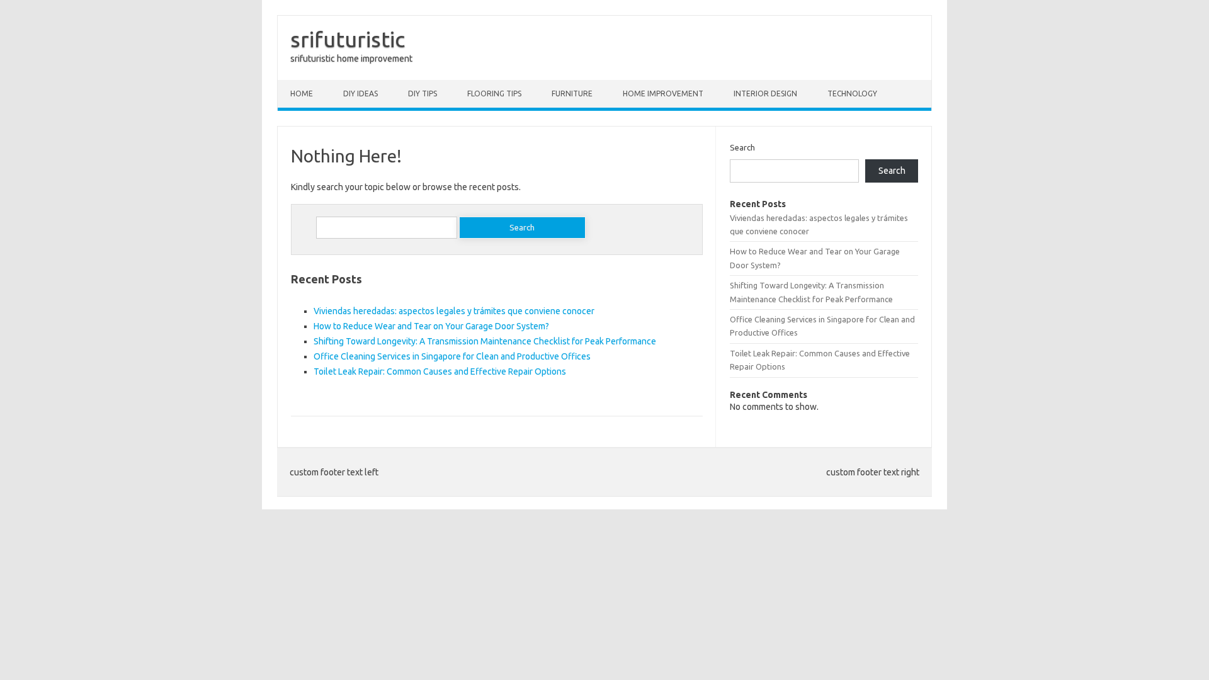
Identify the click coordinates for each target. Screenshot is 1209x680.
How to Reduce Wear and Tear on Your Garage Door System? (431, 326)
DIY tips (422, 93)
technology (852, 93)
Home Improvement (663, 93)
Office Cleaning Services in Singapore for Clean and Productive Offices (452, 356)
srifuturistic (347, 39)
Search (742, 147)
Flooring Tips (494, 93)
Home (301, 93)
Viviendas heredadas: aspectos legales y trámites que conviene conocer (454, 311)
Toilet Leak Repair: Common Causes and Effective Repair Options (440, 371)
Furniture (572, 93)
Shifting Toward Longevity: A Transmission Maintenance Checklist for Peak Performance (485, 341)
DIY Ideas (360, 93)
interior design (765, 93)
